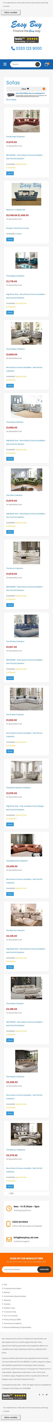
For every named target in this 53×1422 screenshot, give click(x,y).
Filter (33, 89)
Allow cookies (10, 12)
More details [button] (11, 99)
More (11, 173)
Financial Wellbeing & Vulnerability (17, 1327)
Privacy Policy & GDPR (12, 1319)
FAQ (5, 1284)
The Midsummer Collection (17, 861)
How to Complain (11, 1316)
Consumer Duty (10, 1312)
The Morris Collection (14, 568)
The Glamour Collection (15, 1150)
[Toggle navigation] (5, 64)
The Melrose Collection (15, 930)
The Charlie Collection (15, 714)
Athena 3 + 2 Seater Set (15, 210)
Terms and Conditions (12, 1323)
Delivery (7, 1292)
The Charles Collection (15, 641)
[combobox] (25, 64)
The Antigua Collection (15, 276)
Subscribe (44, 1269)
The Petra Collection (14, 495)
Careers (7, 1304)
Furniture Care (9, 1308)
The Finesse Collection (15, 1076)
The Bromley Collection (15, 136)
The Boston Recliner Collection (18, 788)
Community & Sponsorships (15, 1296)
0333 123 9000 (28, 48)
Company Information (12, 1288)
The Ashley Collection (14, 422)
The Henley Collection (15, 1003)
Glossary (7, 1300)
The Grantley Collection (15, 349)
